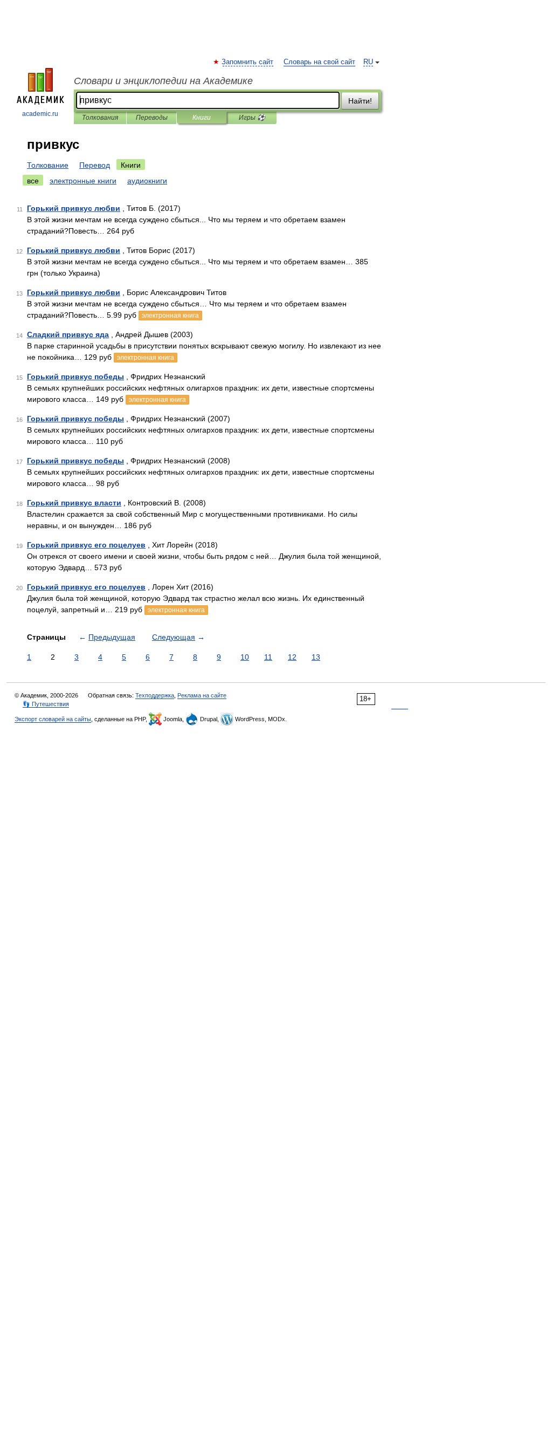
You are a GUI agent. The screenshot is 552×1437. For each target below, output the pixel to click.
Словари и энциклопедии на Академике (163, 81)
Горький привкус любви (73, 208)
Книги (201, 117)
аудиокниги (147, 180)
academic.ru (40, 114)
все (33, 180)
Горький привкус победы (75, 376)
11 (268, 657)
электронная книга (170, 315)
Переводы (152, 117)
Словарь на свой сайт (319, 62)
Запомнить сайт (248, 62)
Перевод (94, 165)
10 (244, 657)
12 (292, 657)
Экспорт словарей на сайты (53, 719)
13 (316, 657)
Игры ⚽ (252, 117)
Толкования (100, 117)
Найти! (360, 101)
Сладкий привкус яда (68, 334)
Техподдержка (154, 695)
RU (368, 62)
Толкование (47, 165)
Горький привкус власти (74, 502)
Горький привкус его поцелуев (86, 544)
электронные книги (83, 180)
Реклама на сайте (201, 695)
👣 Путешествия (46, 704)
